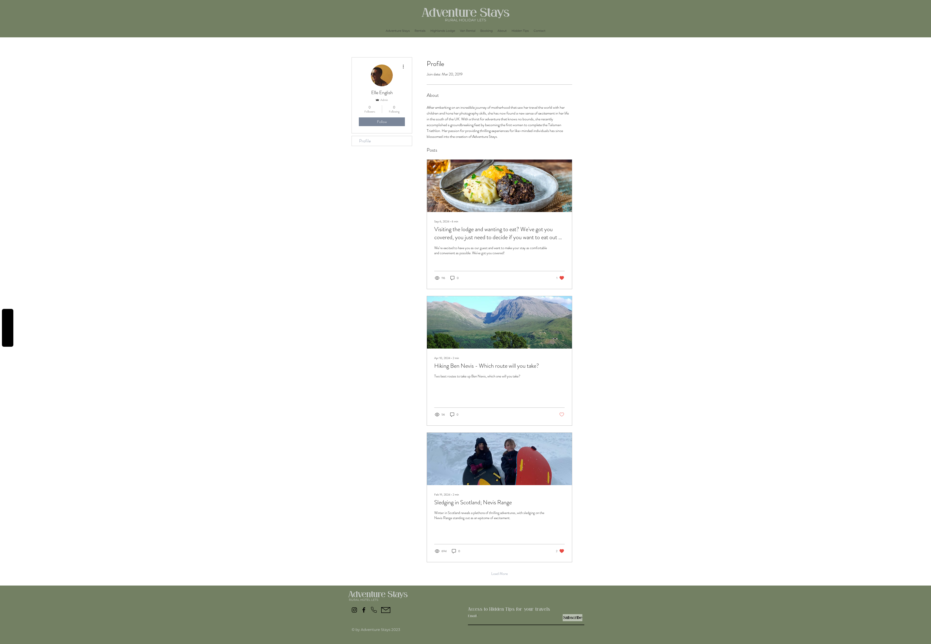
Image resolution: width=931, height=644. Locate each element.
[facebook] (363, 609)
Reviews (7, 327)
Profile (365, 141)
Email (472, 616)
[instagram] (354, 609)
